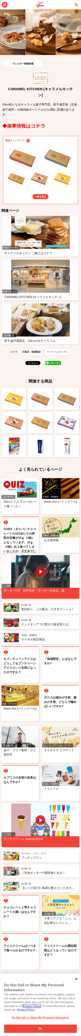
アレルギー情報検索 (23, 63)
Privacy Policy (31, 1006)
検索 (76, 4)
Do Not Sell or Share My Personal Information (40, 1017)
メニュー (4, 4)
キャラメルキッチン (57, 351)
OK (40, 1028)
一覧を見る (40, 196)
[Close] (76, 979)
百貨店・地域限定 (31, 351)
